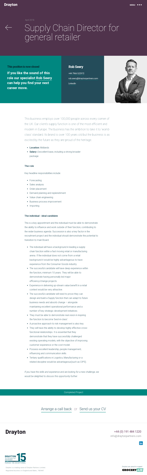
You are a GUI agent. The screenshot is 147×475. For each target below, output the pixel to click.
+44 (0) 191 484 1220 (127, 431)
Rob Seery (44, 78)
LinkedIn (72, 83)
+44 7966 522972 (76, 73)
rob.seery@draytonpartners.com (83, 78)
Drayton (10, 5)
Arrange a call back (56, 409)
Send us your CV (93, 409)
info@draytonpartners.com (126, 436)
